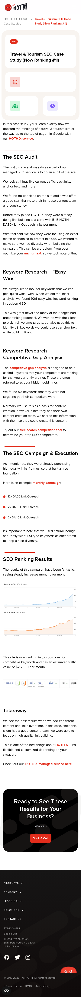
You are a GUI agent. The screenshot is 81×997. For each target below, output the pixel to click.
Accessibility (42, 986)
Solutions (12, 910)
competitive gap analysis (28, 368)
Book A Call (40, 838)
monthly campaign (46, 483)
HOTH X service (21, 139)
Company (10, 892)
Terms (18, 986)
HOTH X (61, 745)
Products (11, 883)
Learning (11, 901)
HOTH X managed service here (48, 764)
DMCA (28, 986)
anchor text (32, 253)
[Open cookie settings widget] (6, 990)
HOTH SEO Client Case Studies (15, 21)
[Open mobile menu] (74, 7)
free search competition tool (41, 430)
